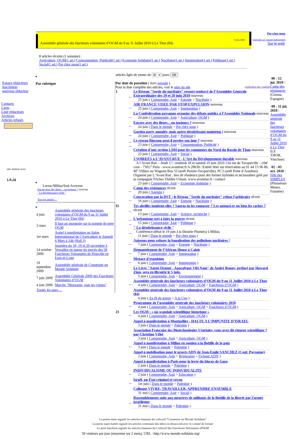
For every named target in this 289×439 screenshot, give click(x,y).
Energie (186, 99)
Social (43, 64)
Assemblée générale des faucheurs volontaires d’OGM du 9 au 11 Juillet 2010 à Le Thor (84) (81, 214)
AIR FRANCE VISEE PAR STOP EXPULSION (171, 104)
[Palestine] (124, 326)
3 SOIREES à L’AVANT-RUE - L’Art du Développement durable (183, 159)
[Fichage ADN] (124, 358)
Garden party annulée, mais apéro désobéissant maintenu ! (178, 132)
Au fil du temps (160, 298)
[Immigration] (124, 110)
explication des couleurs (257, 86)
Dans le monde (161, 127)
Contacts (7, 104)
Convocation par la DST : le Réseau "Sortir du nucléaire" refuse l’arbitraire (191, 197)
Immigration (193, 60)
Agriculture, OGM (52, 60)
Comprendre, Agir (164, 99)
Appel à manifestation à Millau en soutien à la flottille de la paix (181, 343)
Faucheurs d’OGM (222, 285)
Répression (187, 356)
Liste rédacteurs (12, 112)
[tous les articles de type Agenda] (130, 232)
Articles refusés (12, 120)
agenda (162, 83)
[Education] (124, 376)
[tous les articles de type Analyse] (130, 141)
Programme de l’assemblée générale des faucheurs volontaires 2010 (184, 303)
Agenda (156, 192)
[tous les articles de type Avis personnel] (130, 145)
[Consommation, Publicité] (124, 146)
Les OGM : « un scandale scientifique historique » (171, 312)
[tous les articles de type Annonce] (130, 190)
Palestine (180, 325)
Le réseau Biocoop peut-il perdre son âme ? (166, 140)
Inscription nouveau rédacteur (15, 89)
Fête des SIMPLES (277, 177)
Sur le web (276, 43)
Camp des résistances (149, 188)
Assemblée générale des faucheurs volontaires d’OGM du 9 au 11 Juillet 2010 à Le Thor (200, 281)
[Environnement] (124, 275)
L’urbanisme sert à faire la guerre (159, 219)
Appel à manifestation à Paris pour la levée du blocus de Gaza (180, 361)
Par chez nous (68, 64)
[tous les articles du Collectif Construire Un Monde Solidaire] (97, 419)
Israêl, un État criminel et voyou (157, 380)
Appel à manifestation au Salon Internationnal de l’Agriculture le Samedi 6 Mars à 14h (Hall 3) (84, 237)
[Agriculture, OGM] (124, 119)
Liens (5, 108)
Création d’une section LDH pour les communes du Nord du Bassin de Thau (192, 150)
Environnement (190, 276)
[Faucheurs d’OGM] (124, 286)
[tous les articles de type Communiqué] (130, 96)
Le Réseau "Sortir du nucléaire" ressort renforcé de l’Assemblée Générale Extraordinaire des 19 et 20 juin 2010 (190, 93)
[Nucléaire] (124, 99)
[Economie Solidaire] (124, 174)
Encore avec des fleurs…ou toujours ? (57, 189)
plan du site (182, 87)
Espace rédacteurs (15, 83)
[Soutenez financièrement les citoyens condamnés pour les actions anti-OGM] (279, 19)
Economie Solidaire (136, 60)
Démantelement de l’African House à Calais (166, 250)
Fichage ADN (208, 356)
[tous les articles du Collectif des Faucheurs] (94, 428)
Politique (219, 60)
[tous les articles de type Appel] (130, 243)
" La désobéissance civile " (51, 192)
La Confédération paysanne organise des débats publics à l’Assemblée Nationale (194, 113)
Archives (7, 116)
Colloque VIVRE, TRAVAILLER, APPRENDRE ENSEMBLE (182, 389)
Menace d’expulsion (148, 259)
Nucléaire (168, 60)
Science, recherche (194, 214)
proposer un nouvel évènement (269, 39)
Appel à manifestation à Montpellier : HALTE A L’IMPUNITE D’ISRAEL (191, 321)
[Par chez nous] (124, 128)
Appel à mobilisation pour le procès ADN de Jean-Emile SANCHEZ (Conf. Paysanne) (199, 352)
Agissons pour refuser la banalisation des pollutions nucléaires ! (181, 240)
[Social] (124, 155)
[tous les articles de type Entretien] (130, 314)
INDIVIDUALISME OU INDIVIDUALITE (167, 370)
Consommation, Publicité (94, 60)
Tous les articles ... (47, 199)
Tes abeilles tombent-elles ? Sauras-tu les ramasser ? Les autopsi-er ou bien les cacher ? (199, 206)
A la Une (181, 298)
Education (186, 374)
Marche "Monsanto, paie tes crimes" (81, 285)
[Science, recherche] (124, 213)
